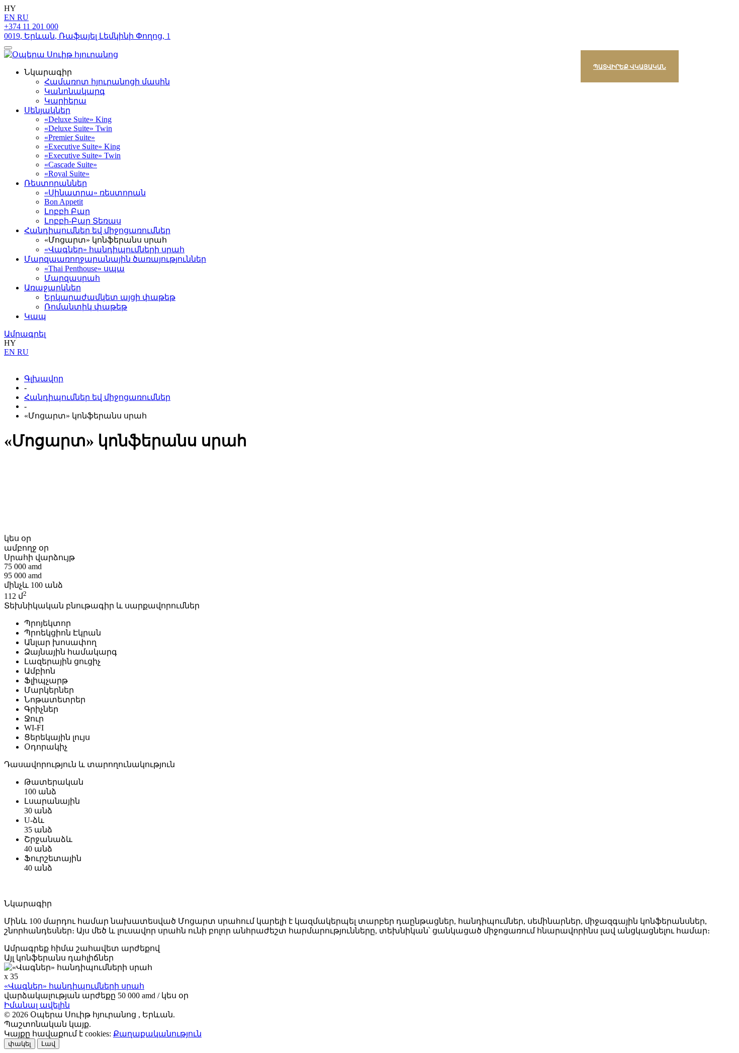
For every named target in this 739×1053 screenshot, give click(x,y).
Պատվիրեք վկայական (629, 66)
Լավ (48, 1043)
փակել (19, 1043)
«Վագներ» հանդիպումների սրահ (74, 986)
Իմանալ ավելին (37, 1005)
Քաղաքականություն (157, 1033)
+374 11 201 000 (31, 26)
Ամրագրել (25, 334)
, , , (87, 36)
